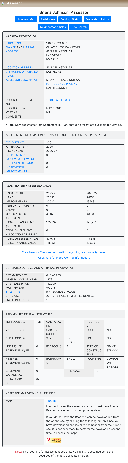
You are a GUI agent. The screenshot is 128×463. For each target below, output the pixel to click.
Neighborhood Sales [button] (53, 27)
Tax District (15, 142)
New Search (79, 27)
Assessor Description (22, 79)
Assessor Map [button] (26, 19)
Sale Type (13, 291)
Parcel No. (14, 43)
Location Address (19, 67)
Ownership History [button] (97, 19)
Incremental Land (19, 163)
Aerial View (48, 19)
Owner (11, 47)
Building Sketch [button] (70, 19)
